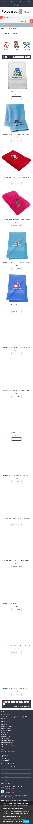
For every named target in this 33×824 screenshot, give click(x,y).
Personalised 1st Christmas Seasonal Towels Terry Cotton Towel (16, 390)
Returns (4, 757)
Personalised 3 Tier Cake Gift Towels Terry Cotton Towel (16, 475)
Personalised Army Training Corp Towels (16, 92)
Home (2, 28)
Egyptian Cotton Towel (8, 740)
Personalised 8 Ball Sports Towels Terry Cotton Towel (16, 646)
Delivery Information (7, 726)
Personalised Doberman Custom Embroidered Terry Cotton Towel (16, 220)
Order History (5, 758)
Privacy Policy (6, 728)
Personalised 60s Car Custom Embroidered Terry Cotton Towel (16, 603)
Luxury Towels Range (7, 745)
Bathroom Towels (6, 736)
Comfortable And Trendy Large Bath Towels (16, 791)
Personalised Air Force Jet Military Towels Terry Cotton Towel (16, 134)
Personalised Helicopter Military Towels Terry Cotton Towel (11, 770)
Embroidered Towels (7, 742)
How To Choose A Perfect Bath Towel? (14, 787)
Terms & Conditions (7, 730)
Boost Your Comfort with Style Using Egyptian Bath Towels (16, 795)
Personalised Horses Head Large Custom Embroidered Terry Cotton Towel (11, 778)
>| (3, 704)
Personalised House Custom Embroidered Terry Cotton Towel (16, 305)
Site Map (4, 734)
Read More (18, 821)
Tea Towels (5, 747)
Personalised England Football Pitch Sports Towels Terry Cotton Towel (16, 262)
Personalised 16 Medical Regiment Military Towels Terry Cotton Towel (16, 347)
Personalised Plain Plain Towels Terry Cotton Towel (11, 766)
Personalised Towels (11, 28)
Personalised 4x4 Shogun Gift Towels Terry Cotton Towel (16, 561)
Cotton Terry (5, 738)
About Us (4, 724)
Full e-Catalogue (6, 760)
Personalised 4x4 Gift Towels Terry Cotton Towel (16, 518)
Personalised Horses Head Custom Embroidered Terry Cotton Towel (11, 774)
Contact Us (5, 732)
